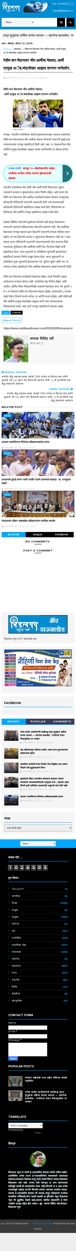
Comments (62, 721)
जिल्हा (14, 903)
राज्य (14, 972)
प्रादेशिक (16, 937)
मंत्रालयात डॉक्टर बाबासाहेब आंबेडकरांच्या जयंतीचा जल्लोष (28, 520)
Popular (38, 721)
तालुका (15, 916)
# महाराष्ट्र (16, 312)
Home (7, 48)
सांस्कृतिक (17, 1000)
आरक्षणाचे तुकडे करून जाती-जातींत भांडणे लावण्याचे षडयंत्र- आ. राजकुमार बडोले (36, 481)
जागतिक (16, 896)
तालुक (15, 910)
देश (13, 930)
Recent (13, 721)
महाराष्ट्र (17, 48)
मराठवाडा (16, 951)
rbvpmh (18, 889)
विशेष (14, 986)
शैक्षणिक (16, 993)
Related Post (12, 407)
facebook (61, 534)
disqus (37, 534)
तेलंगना (15, 923)
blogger (13, 534)
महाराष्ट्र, (44, 77)
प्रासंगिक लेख (19, 944)
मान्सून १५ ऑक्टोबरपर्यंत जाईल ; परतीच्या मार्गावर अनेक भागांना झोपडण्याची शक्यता (32, 173)
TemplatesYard (42, 1223)
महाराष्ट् (16, 958)
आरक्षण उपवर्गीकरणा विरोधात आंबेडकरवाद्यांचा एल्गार (25, 442)
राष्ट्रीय (16, 979)
